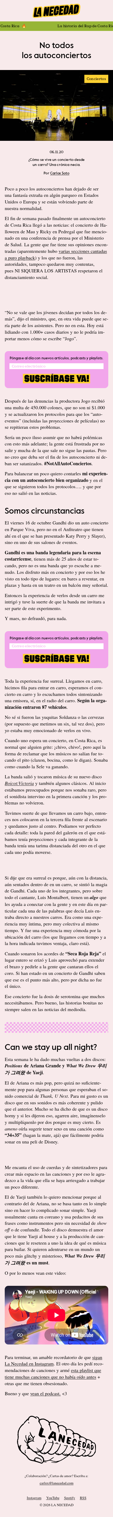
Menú (56, 10)
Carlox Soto (59, 173)
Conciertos (96, 79)
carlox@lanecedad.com (57, 1483)
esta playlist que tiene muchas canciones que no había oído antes (53, 1373)
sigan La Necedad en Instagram (53, 1360)
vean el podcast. (45, 1393)
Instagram (34, 1497)
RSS (83, 1497)
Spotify (69, 1497)
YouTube (52, 1497)
